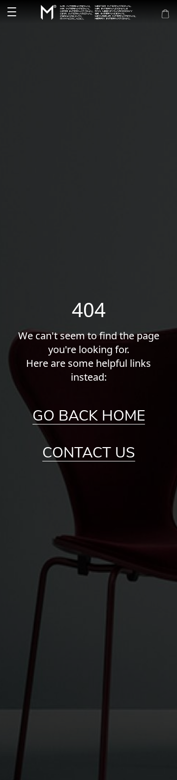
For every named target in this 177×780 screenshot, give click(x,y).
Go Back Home (88, 416)
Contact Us (88, 453)
